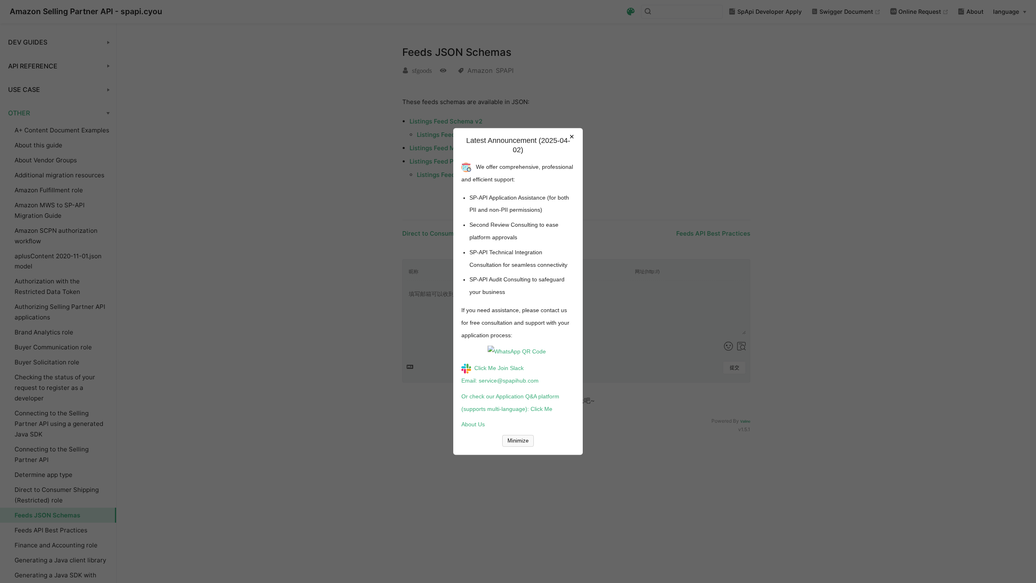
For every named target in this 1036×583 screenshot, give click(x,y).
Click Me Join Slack (499, 368)
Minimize (518, 441)
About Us (473, 424)
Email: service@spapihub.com (500, 380)
